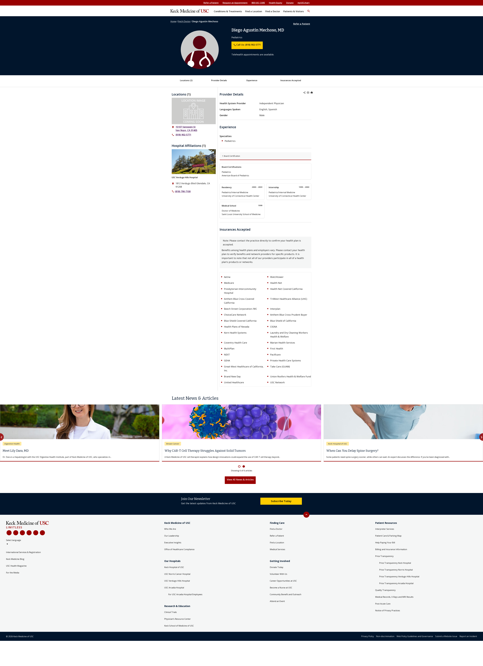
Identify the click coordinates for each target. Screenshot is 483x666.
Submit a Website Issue (446, 639)
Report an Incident (468, 639)
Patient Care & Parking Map (388, 538)
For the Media (12, 575)
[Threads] (42, 536)
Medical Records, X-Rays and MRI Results (394, 600)
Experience (252, 80)
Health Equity (275, 2)
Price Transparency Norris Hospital (396, 572)
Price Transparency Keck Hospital (395, 566)
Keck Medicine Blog (15, 562)
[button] (308, 9)
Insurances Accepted (290, 80)
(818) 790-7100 (183, 191)
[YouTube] (22, 536)
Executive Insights (172, 545)
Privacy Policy (367, 639)
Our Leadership (171, 538)
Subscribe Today (281, 504)
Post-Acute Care (382, 606)
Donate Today (276, 570)
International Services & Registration (23, 555)
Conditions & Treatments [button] (228, 11)
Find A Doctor (184, 21)
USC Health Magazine (16, 568)
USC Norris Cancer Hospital (177, 577)
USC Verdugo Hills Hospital (185, 177)
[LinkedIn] (29, 536)
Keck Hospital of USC (174, 570)
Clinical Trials (170, 615)
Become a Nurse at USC (281, 590)
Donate (290, 2)
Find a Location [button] (253, 11)
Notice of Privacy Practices (387, 613)
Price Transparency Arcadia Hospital (396, 586)
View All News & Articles (240, 482)
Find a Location (277, 545)
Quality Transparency (385, 593)
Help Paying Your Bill (385, 545)
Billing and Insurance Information (391, 552)
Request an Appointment (235, 2)
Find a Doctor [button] (272, 11)
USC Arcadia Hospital (174, 590)
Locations (186, 80)
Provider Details (219, 80)
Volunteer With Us (278, 577)
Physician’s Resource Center (177, 622)
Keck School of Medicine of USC (179, 628)
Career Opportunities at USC (283, 583)
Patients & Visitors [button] (293, 11)
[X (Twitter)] (16, 536)
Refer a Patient (211, 2)
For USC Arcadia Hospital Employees (185, 597)
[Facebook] (9, 536)
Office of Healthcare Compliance (179, 552)
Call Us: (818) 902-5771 (247, 44)
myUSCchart (304, 2)
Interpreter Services (384, 532)
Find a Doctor (276, 532)
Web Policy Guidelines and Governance (415, 639)
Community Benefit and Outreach (285, 597)
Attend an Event (277, 604)
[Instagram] (36, 536)
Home (173, 21)
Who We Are (170, 532)
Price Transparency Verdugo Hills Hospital (399, 579)
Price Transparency (384, 559)
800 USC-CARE (258, 2)
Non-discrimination (385, 639)
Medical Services (277, 552)
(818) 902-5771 (183, 134)
